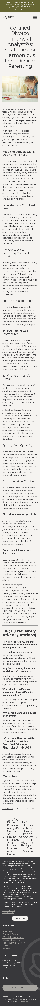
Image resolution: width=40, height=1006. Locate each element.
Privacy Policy (17, 999)
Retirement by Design (13, 943)
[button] (38, 2)
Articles (6, 948)
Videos (5, 945)
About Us (7, 931)
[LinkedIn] (7, 978)
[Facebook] (3, 978)
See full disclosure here (23, 10)
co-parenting (31, 262)
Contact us (7, 808)
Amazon (12, 6)
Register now (11, 8)
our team (15, 783)
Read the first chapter (23, 6)
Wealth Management (13, 937)
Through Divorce (11, 934)
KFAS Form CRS (8, 910)
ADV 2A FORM (8, 912)
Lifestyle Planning (11, 940)
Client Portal (20, 988)
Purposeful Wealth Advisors (16, 789)
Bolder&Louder (26, 1001)
